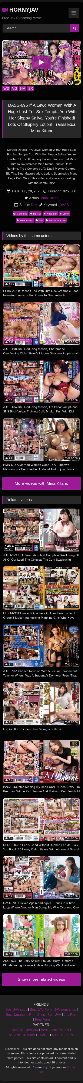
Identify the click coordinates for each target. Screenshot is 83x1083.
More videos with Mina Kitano (41, 483)
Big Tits (37, 213)
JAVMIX (32, 1030)
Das (34, 205)
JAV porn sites (65, 1009)
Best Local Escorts (55, 1030)
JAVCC (18, 1030)
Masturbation (26, 220)
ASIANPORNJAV (22, 1035)
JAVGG (43, 1035)
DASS (64, 205)
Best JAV (54, 1014)
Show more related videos (41, 979)
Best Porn (42, 1020)
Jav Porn (70, 1014)
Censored (22, 213)
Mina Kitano (49, 198)
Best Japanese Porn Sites (25, 1014)
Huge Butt (52, 213)
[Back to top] (69, 1070)
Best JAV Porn (41, 1009)
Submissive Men (57, 220)
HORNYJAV (23, 9)
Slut (41, 220)
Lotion (66, 213)
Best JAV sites (16, 1009)
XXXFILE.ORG (63, 1035)
